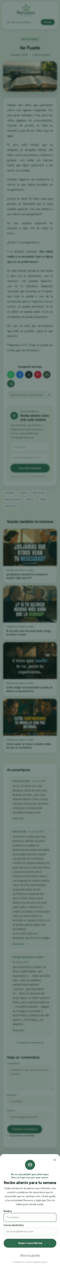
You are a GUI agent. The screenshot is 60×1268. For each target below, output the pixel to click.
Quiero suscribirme (30, 1243)
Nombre (8, 1211)
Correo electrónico (14, 1225)
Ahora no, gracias (30, 1255)
